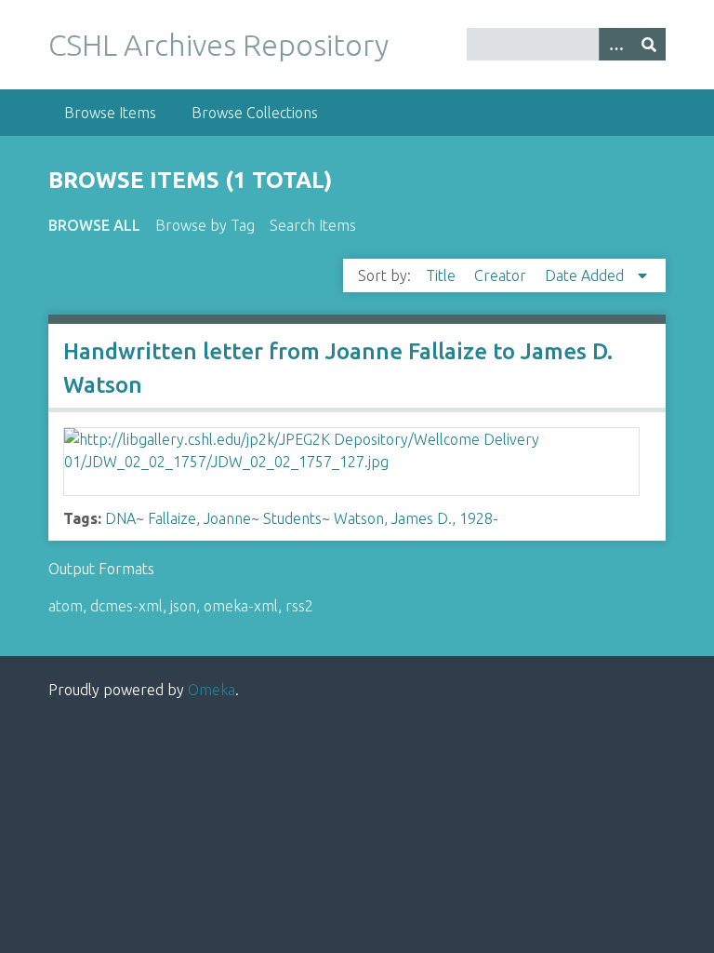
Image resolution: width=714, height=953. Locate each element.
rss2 (299, 605)
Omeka (211, 689)
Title (442, 275)
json (183, 605)
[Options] (615, 44)
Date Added (586, 275)
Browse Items (110, 112)
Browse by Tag (205, 225)
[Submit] (649, 44)
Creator (502, 275)
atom (65, 605)
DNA (120, 518)
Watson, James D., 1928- (416, 518)
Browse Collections (255, 112)
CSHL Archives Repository (218, 44)
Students (292, 518)
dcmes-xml (126, 605)
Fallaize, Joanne (199, 518)
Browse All (94, 225)
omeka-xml (241, 605)
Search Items (313, 225)
